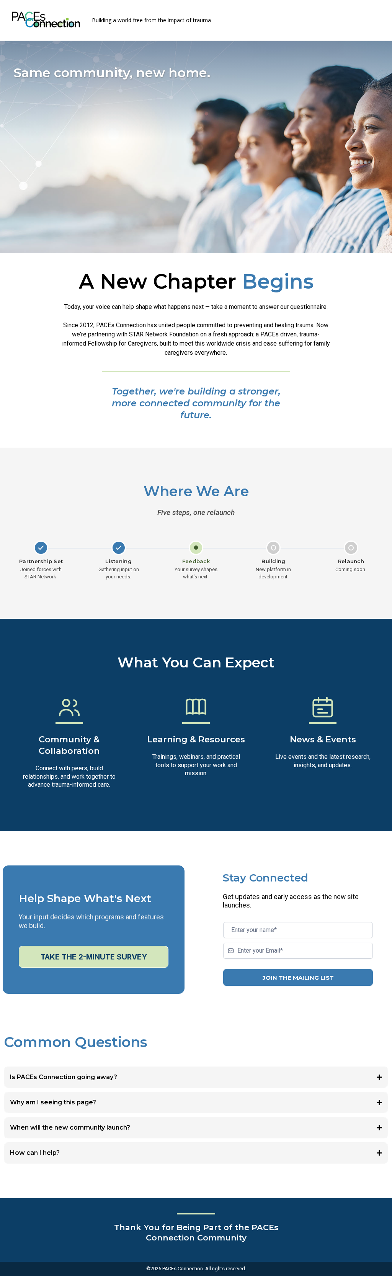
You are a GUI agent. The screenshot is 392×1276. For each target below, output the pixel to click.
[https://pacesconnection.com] (45, 19)
